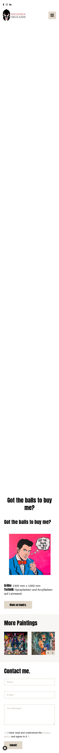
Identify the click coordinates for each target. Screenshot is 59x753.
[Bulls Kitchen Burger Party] (15, 643)
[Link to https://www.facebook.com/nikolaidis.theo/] (3, 4)
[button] (48, 652)
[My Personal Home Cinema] (43, 643)
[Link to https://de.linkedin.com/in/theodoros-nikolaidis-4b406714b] (10, 4)
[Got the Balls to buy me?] (29, 530)
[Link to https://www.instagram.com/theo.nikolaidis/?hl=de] (7, 4)
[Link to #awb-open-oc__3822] (52, 15)
